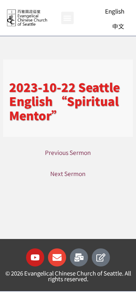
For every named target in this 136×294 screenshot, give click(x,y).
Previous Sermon (68, 152)
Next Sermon (67, 173)
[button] (67, 18)
